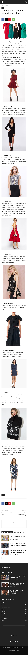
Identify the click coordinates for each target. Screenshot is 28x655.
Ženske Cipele (21, 649)
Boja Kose (10, 649)
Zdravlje (4, 649)
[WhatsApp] (13, 19)
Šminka (15, 649)
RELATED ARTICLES (7, 532)
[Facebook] (2, 19)
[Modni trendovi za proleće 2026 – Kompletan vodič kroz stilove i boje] (5, 545)
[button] (2, 2)
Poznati (8, 647)
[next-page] (5, 558)
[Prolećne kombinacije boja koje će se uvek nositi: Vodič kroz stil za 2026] (5, 538)
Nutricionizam (12, 650)
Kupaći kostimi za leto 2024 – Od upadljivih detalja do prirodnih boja (18, 552)
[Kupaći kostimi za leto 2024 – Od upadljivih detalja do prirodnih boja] (5, 552)
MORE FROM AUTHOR (19, 532)
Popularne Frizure (15, 647)
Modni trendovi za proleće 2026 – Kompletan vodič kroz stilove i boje (18, 545)
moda (7, 495)
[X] (6, 19)
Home (2, 5)
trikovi (11, 495)
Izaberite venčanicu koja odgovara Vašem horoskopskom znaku (21, 514)
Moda (6, 5)
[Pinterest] (9, 19)
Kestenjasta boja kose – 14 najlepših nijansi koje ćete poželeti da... (16, 592)
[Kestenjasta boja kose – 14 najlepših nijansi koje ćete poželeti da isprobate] (5, 592)
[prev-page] (2, 558)
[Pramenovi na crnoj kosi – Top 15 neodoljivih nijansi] (5, 577)
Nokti (18, 650)
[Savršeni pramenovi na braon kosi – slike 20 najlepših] (5, 584)
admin (4, 15)
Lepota (22, 647)
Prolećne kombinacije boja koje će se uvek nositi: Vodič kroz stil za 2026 (18, 538)
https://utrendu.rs (14, 525)
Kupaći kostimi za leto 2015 (6, 513)
